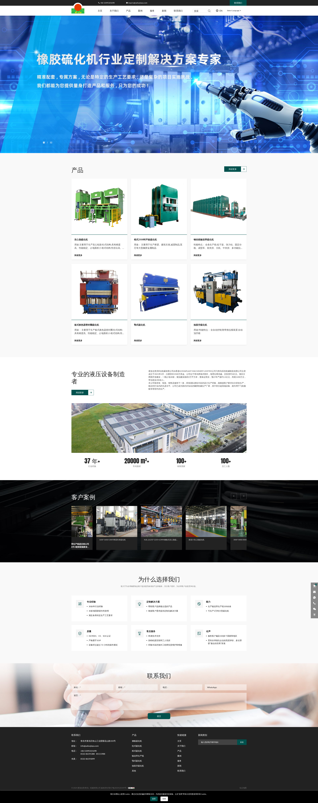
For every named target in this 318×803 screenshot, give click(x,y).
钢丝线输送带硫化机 (204, 239)
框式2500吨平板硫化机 (145, 239)
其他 (134, 771)
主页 (100, 10)
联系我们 (178, 10)
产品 (128, 10)
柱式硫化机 (137, 746)
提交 (159, 716)
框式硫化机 (137, 751)
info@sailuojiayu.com (89, 746)
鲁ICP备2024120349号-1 (118, 788)
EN (220, 10)
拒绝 (164, 799)
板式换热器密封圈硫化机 (86, 324)
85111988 (100, 754)
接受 (154, 799)
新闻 (164, 10)
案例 (140, 10)
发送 (242, 742)
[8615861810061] (314, 597)
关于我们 (114, 10)
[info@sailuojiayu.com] (314, 591)
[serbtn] (209, 11)
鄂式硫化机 (139, 324)
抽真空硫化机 (200, 324)
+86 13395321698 (107, 3)
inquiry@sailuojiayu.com (137, 3)
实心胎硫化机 (81, 239)
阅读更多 (233, 169)
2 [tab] (44, 142)
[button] (234, 496)
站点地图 (243, 788)
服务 (152, 10)
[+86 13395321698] (314, 603)
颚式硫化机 (137, 761)
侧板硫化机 (137, 741)
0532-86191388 (87, 754)
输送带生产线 (138, 756)
